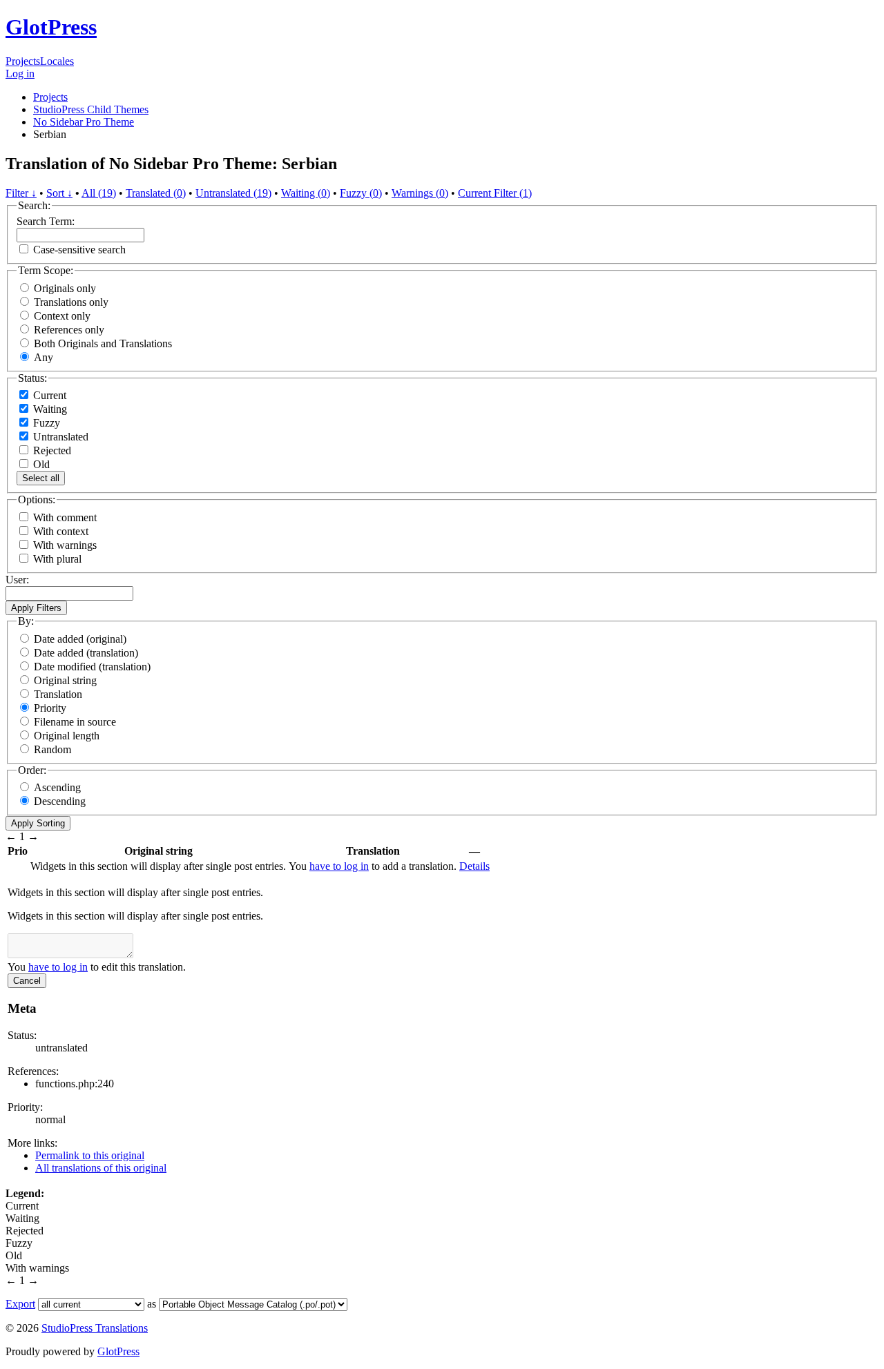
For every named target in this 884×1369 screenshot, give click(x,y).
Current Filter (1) (495, 193)
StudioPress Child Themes (90, 109)
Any (43, 357)
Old (40, 464)
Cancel (27, 980)
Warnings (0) (420, 193)
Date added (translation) (86, 653)
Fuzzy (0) (361, 193)
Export (20, 1304)
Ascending (57, 787)
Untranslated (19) (233, 193)
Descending (60, 801)
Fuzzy (45, 423)
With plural (57, 559)
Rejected (50, 450)
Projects (23, 61)
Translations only (71, 302)
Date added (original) (80, 639)
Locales (57, 61)
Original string (65, 680)
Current (48, 395)
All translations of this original (100, 1168)
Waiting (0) (305, 193)
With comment (65, 517)
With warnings (65, 545)
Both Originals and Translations (103, 343)
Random (52, 749)
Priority (50, 708)
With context (60, 531)
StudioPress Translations (94, 1328)
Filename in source (75, 722)
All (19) (98, 193)
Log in (20, 73)
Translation (58, 694)
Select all (40, 478)
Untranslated (59, 437)
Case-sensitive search (79, 249)
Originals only (65, 288)
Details (474, 866)
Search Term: (46, 221)
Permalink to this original (89, 1155)
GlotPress (51, 26)
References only (69, 330)
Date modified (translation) (92, 666)
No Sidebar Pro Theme (83, 122)
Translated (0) (156, 193)
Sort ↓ (59, 193)
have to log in (339, 866)
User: (17, 579)
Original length (66, 735)
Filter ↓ (21, 193)
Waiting (48, 409)
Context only (62, 316)
